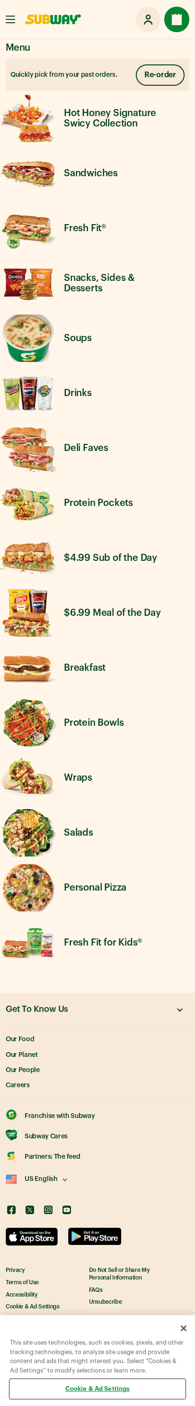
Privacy (15, 1270)
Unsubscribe (105, 1302)
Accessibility (22, 1295)
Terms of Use (22, 1282)
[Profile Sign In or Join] (148, 19)
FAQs (96, 1290)
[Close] (183, 1328)
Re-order (160, 75)
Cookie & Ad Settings (33, 1306)
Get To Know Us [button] (37, 1009)
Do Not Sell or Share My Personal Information (119, 1273)
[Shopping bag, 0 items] (176, 19)
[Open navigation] (10, 19)
